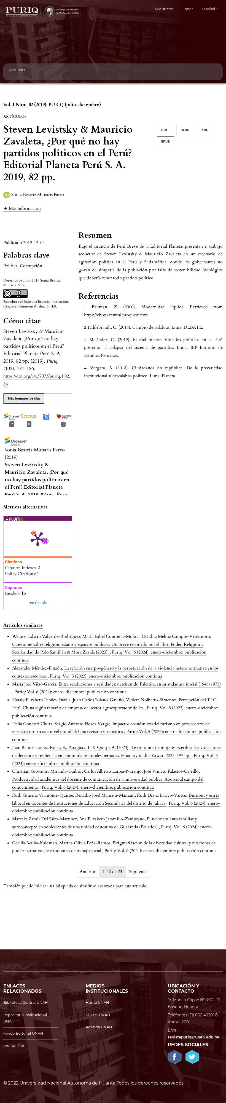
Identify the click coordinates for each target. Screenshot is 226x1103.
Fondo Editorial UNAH (23, 1033)
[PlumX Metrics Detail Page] (37, 538)
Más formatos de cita (24, 398)
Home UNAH (97, 1002)
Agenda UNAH (99, 1027)
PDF (164, 130)
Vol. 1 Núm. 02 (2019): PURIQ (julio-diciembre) (52, 105)
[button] (22, 208)
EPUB (165, 141)
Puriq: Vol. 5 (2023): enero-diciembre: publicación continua (106, 676)
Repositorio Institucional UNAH (25, 1018)
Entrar (187, 9)
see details (38, 602)
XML (204, 130)
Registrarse (164, 9)
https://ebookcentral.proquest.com (116, 315)
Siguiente (138, 872)
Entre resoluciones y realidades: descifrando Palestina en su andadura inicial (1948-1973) (139, 684)
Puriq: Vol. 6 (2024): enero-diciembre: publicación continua (70, 692)
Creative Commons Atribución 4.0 (29, 306)
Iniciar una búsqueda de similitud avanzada (74, 886)
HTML (185, 130)
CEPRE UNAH (98, 1015)
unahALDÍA (13, 1045)
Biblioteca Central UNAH (25, 1002)
